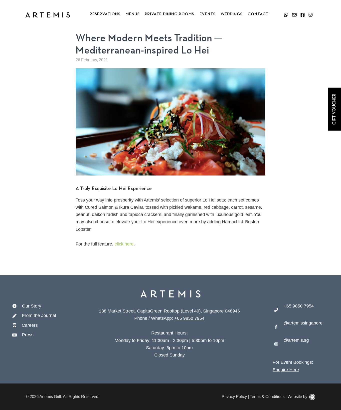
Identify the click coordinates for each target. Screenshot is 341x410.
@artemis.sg (296, 340)
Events (207, 14)
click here (124, 244)
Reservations (105, 14)
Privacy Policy (234, 396)
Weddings (231, 14)
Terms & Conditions (267, 396)
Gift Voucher (334, 109)
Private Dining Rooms (169, 14)
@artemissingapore (303, 323)
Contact (258, 14)
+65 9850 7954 (189, 318)
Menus (133, 14)
